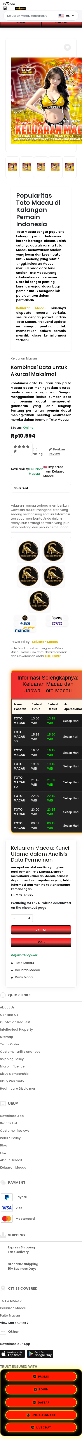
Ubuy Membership (14, 1074)
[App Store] (13, 1355)
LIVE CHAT (43, 1426)
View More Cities (13, 1323)
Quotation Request (15, 1022)
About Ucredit (11, 1160)
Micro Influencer (13, 1066)
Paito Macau (10, 1315)
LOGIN (20, 22)
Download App (12, 1116)
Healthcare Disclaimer (17, 1088)
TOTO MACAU (11, 1301)
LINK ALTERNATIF (43, 1413)
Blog (3, 1145)
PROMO (43, 1376)
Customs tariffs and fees (20, 1051)
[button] (67, 47)
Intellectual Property (16, 1029)
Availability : (20, 471)
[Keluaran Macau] (20, 8)
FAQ (3, 1153)
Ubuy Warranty (12, 1081)
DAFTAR (41, 930)
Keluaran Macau (31, 308)
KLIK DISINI (52, 656)
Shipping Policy (12, 1059)
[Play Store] (40, 1355)
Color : (21, 488)
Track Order (9, 1044)
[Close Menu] (5, 9)
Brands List (8, 1123)
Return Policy (10, 1138)
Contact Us (9, 1015)
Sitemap (6, 1037)
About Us (7, 1007)
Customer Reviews (15, 1130)
